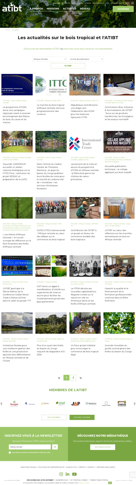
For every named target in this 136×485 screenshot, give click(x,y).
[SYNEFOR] (121, 403)
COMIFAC (40, 226)
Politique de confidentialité (51, 467)
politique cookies (83, 483)
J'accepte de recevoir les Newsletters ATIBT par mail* (31, 452)
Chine (26, 282)
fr (126, 3)
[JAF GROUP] (75, 403)
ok (110, 483)
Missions (53, 8)
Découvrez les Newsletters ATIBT (42, 48)
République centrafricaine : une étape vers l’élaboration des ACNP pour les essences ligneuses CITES (85, 111)
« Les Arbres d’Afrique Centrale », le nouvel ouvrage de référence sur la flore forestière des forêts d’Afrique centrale (17, 240)
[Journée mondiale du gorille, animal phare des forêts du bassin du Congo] (119, 323)
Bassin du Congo (117, 103)
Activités (69, 8)
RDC (106, 226)
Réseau (85, 8)
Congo (127, 224)
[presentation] (1, 403)
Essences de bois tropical (19, 230)
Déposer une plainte (106, 467)
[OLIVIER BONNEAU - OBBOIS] (45, 403)
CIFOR (5, 160)
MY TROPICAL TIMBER (78, 480)
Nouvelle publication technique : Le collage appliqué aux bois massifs (118, 169)
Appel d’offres (16, 100)
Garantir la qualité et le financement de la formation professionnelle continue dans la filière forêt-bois (118, 294)
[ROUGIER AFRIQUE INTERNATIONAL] (14, 403)
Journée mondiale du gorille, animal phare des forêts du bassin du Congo (118, 348)
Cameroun (15, 157)
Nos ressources (103, 447)
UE (110, 226)
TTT (97, 100)
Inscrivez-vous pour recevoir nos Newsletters (88, 48)
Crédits (82, 467)
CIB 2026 (57, 3)
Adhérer (123, 9)
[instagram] (61, 475)
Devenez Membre (82, 417)
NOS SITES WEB (116, 3)
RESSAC (15, 160)
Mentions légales (28, 467)
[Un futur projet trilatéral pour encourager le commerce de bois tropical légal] (85, 323)
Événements (7, 284)
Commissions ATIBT (120, 100)
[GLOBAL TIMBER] (106, 403)
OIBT (59, 100)
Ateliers (117, 226)
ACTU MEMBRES (77, 3)
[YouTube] (74, 475)
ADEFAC (117, 282)
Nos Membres (53, 417)
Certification (7, 226)
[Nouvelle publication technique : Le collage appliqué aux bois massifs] (119, 141)
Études (44, 341)
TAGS (107, 3)
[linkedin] (67, 475)
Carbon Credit (50, 157)
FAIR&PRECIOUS (62, 480)
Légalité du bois (83, 160)
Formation (108, 284)
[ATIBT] (12, 7)
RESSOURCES (97, 3)
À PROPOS (36, 8)
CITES (93, 100)
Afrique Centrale (51, 100)
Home (8, 30)
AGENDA (88, 3)
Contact (91, 467)
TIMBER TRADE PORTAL (99, 480)
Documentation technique (114, 160)
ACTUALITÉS (65, 3)
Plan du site (71, 467)
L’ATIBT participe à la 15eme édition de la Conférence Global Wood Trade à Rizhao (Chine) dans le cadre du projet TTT (17, 294)
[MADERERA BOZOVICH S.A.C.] (91, 403)
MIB (112, 226)
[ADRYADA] (29, 403)
